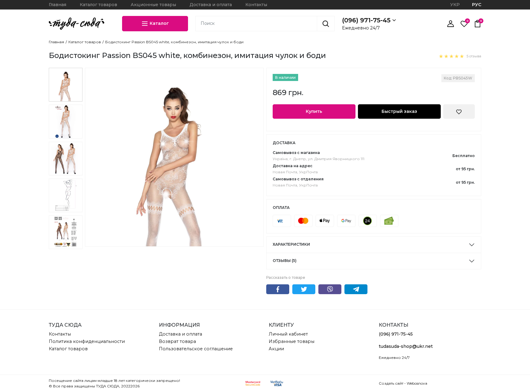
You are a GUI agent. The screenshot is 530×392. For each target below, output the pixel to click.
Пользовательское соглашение (196, 349)
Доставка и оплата (211, 4)
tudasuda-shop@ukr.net (406, 346)
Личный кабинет (288, 334)
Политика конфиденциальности (87, 341)
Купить (314, 111)
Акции (276, 349)
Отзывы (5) (285, 260)
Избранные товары (291, 341)
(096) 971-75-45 (367, 20)
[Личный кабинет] (450, 23)
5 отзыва (474, 56)
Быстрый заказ (399, 111)
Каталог (158, 23)
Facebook (277, 289)
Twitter (303, 289)
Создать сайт (391, 383)
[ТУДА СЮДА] (76, 23)
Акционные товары (153, 4)
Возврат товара (177, 341)
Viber (329, 289)
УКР (455, 4)
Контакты (256, 4)
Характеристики (291, 244)
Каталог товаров (98, 4)
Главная (57, 4)
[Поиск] (326, 23)
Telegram (355, 289)
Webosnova (417, 383)
